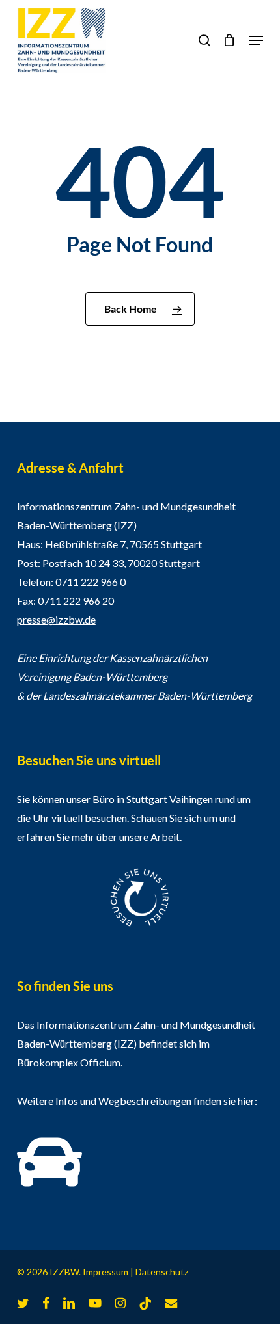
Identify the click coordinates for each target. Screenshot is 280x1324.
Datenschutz (161, 1271)
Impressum (105, 1271)
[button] (256, 40)
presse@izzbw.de (56, 619)
